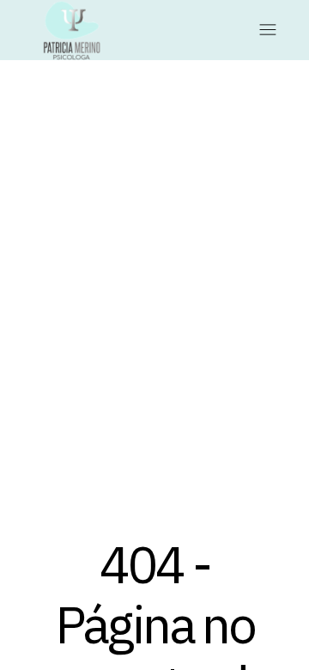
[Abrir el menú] (276, 30)
